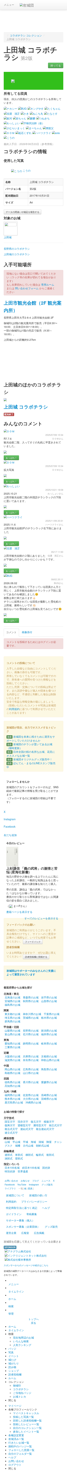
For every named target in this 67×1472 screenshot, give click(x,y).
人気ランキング (22, 1345)
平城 (25, 1142)
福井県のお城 (49, 1034)
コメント (11, 632)
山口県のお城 (31, 1073)
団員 (30, 1188)
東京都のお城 (12, 1014)
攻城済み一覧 (16, 1439)
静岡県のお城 (31, 1043)
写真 (11, 1352)
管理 (11, 1313)
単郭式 (19, 1155)
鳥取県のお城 (49, 1069)
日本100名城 (12, 1167)
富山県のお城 (12, 1034)
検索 (11, 1306)
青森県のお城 (31, 997)
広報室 (25, 1233)
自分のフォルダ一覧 (20, 1453)
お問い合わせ (16, 1461)
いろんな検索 (21, 1341)
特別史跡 (10, 1171)
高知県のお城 (12, 1086)
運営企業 (11, 1233)
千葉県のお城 (51, 1014)
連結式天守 (26, 1129)
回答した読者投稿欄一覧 (27, 1420)
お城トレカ (19, 1396)
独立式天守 (55, 1125)
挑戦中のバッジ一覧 (20, 1446)
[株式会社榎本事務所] (18, 1259)
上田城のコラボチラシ (17, 254)
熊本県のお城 (12, 1098)
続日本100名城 (31, 1167)
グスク (8, 1145)
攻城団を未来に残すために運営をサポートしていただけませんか (31, 738)
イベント (13, 1356)
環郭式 (19, 1158)
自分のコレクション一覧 (27, 1428)
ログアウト (14, 1464)
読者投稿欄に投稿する (36, 956)
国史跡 (46, 1167)
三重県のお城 (12, 1047)
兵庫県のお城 (31, 1056)
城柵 (17, 1145)
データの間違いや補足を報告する (22, 211)
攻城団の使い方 (38, 1195)
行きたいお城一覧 (18, 1442)
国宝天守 (10, 1121)
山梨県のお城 (12, 1030)
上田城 (8, 237)
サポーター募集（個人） (20, 1220)
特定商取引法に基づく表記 (21, 1208)
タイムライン (16, 1291)
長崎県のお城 (49, 1095)
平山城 (16, 1142)
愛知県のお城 (12, 1043)
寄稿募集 (31, 1214)
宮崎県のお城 (49, 1098)
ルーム (12, 1378)
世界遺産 (23, 1171)
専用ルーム (47, 284)
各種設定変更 (16, 1435)
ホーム (12, 1299)
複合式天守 (11, 1129)
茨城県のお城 (31, 1017)
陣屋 (49, 1142)
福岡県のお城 (12, 1095)
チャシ (58, 1142)
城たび (12, 1359)
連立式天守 (11, 1132)
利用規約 (14, 709)
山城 (7, 1142)
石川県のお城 (31, 1034)
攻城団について (15, 1195)
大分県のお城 (31, 1098)
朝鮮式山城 (42, 1145)
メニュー (9, 4)
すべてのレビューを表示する (41, 918)
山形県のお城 (49, 1001)
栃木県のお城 (49, 1017)
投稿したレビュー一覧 (26, 1424)
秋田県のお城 (31, 1001)
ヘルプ (46, 1208)
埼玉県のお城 (12, 1017)
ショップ (13, 1370)
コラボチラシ (21, 1389)
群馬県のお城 (12, 1021)
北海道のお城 (12, 997)
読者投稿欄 (14, 1374)
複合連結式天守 (45, 1129)
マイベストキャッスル (26, 1413)
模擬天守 (49, 1121)
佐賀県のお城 (31, 1095)
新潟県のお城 (49, 1030)
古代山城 (28, 1145)
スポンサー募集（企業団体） (23, 1226)
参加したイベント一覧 (26, 1431)
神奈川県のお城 (32, 1014)
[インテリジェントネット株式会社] (26, 1255)
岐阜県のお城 (49, 1043)
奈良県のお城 (31, 1060)
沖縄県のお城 (33, 1102)
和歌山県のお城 (50, 1060)
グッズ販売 (51, 1226)
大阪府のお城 (12, 1056)
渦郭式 (8, 1158)
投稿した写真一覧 (23, 1417)
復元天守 (36, 1121)
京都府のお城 (49, 1056)
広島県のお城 (31, 1069)
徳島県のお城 (12, 1082)
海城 (33, 1142)
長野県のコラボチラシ (17, 248)
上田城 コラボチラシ (26, 406)
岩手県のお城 (49, 997)
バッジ (12, 1348)
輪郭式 (40, 1155)
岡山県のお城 (12, 1069)
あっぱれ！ (11, 457)
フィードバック (33, 941)
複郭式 (50, 1155)
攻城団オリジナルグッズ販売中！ (29, 759)
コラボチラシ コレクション (26, 35)
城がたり (13, 1363)
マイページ (14, 1406)
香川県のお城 (31, 1082)
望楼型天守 (24, 1125)
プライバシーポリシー (34, 1201)
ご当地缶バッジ (22, 1393)
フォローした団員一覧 (21, 1450)
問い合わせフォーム (27, 288)
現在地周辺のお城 (23, 1337)
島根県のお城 (12, 1073)
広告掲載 (39, 1233)
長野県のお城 (31, 1030)
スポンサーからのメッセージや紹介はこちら (26, 1265)
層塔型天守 (39, 1125)
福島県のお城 (12, 1005)
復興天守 (10, 1125)
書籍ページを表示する (19, 912)
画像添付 (27, 632)
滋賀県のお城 (12, 1060)
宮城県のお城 (12, 1001)
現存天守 (23, 1121)
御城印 (17, 1385)
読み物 (12, 1367)
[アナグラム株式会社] (18, 1251)
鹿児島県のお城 (14, 1102)
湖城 (41, 1142)
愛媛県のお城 (49, 1082)
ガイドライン (14, 1214)
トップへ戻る (33, 1321)
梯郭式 (29, 1155)
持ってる (55, 65)
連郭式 (8, 1155)
